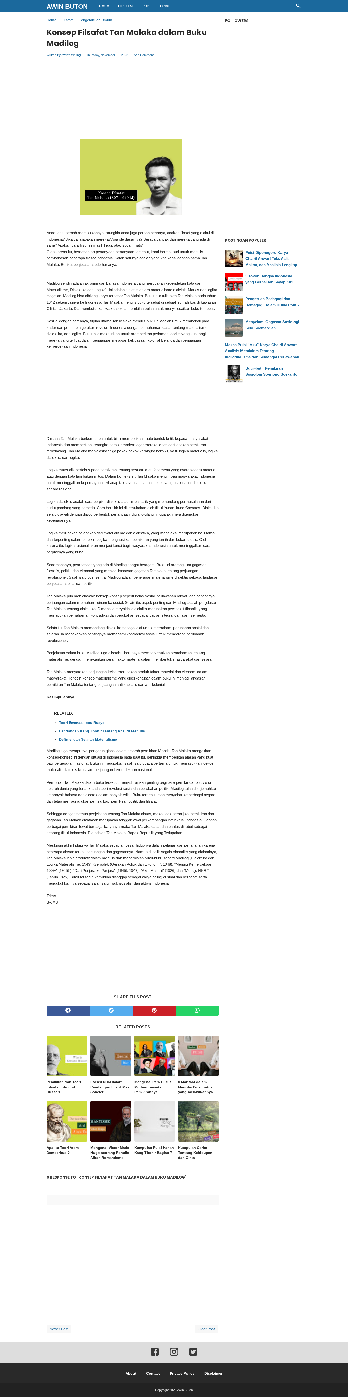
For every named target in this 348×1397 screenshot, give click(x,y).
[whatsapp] (197, 1011)
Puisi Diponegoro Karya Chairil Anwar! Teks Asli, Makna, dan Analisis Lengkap (271, 258)
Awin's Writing (71, 55)
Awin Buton (67, 6)
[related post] (67, 1056)
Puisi (147, 6)
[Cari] (298, 7)
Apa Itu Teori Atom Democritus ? (63, 1150)
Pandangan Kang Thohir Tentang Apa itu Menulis (102, 731)
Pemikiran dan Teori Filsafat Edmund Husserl (64, 1087)
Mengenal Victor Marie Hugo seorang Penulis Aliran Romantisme (109, 1153)
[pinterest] (154, 1011)
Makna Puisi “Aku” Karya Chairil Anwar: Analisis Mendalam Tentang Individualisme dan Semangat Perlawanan (262, 351)
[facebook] (68, 1011)
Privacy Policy (182, 1373)
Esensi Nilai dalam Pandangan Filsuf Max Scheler (109, 1087)
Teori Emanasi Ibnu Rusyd (82, 723)
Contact (153, 1373)
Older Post (206, 1329)
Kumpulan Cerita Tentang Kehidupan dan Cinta (195, 1153)
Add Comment (144, 55)
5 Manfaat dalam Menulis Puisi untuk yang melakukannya (195, 1087)
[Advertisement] (133, 98)
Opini (164, 6)
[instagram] (174, 1355)
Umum (104, 6)
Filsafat (126, 6)
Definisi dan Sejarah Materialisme (88, 739)
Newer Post (59, 1329)
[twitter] (111, 1011)
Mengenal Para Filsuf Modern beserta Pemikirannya (152, 1087)
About (131, 1373)
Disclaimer (213, 1373)
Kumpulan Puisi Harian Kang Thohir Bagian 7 (154, 1150)
